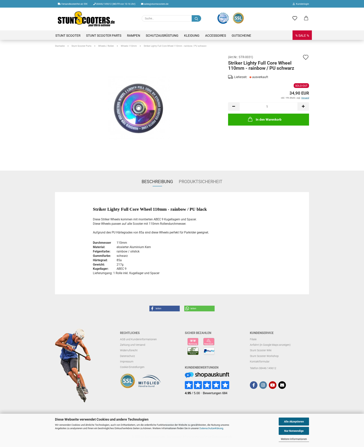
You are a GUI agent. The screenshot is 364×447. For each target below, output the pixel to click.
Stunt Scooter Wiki (260, 350)
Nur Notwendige (294, 430)
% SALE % (302, 35)
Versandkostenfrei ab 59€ (74, 4)
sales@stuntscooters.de (155, 4)
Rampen (133, 35)
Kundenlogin (302, 4)
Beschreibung (157, 181)
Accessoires (215, 35)
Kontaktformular (260, 361)
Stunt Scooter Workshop (264, 356)
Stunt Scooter (67, 35)
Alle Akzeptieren (294, 421)
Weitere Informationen (294, 439)
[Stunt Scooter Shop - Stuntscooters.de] (86, 19)
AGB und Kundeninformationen (138, 339)
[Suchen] (196, 18)
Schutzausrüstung (162, 35)
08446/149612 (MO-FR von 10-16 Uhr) (115, 4)
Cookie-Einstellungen (132, 367)
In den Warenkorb (269, 119)
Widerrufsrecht (129, 350)
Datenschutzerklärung (211, 428)
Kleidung (191, 35)
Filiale (253, 339)
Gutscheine (241, 35)
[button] (306, 18)
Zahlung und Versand (132, 344)
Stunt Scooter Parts (103, 35)
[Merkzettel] (294, 18)
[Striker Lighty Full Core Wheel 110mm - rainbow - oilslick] (139, 107)
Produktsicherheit (200, 181)
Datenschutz (127, 356)
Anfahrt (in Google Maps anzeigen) (270, 344)
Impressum (126, 361)
